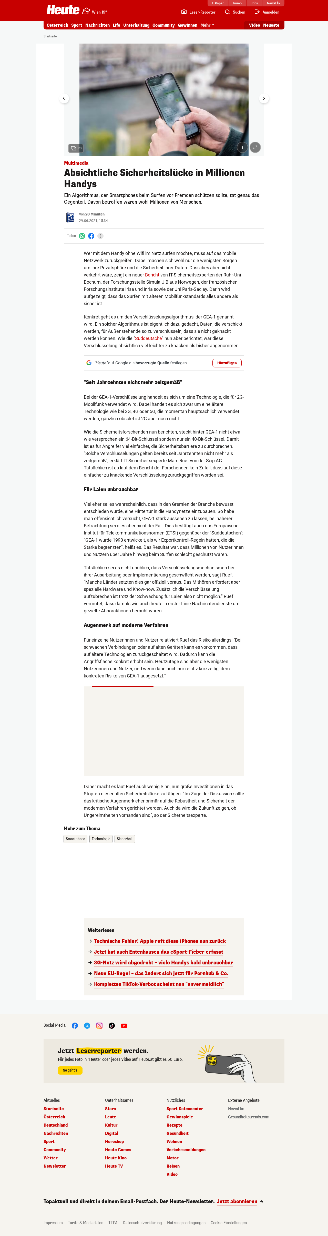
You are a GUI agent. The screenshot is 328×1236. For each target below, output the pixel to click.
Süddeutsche (148, 338)
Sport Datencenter (185, 1108)
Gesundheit (178, 1133)
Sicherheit (125, 839)
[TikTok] (112, 1025)
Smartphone (75, 839)
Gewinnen (187, 25)
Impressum (53, 1222)
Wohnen (174, 1141)
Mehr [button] (205, 25)
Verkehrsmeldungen (186, 1149)
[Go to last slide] (64, 98)
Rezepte (174, 1125)
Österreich (57, 25)
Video (254, 25)
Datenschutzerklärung (142, 1222)
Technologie (101, 839)
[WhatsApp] (82, 235)
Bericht (152, 274)
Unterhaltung (136, 25)
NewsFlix (236, 1108)
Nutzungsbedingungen (186, 1222)
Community (163, 25)
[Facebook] (91, 235)
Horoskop (114, 1141)
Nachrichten (56, 1133)
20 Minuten (95, 214)
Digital (111, 1133)
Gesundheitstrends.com (248, 1117)
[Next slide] (264, 98)
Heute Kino (116, 1158)
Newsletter (55, 1166)
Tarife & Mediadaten (85, 1222)
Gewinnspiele (180, 1117)
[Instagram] (99, 1025)
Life (116, 25)
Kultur (111, 1125)
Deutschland (56, 1125)
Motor (173, 1158)
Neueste (271, 25)
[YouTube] (124, 1025)
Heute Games (118, 1149)
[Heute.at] (63, 10)
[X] (87, 1025)
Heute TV (114, 1166)
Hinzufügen (227, 363)
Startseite (50, 36)
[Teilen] (100, 236)
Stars (110, 1108)
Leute (110, 1117)
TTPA (113, 1222)
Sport (76, 25)
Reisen (173, 1166)
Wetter (51, 1158)
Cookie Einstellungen (229, 1222)
